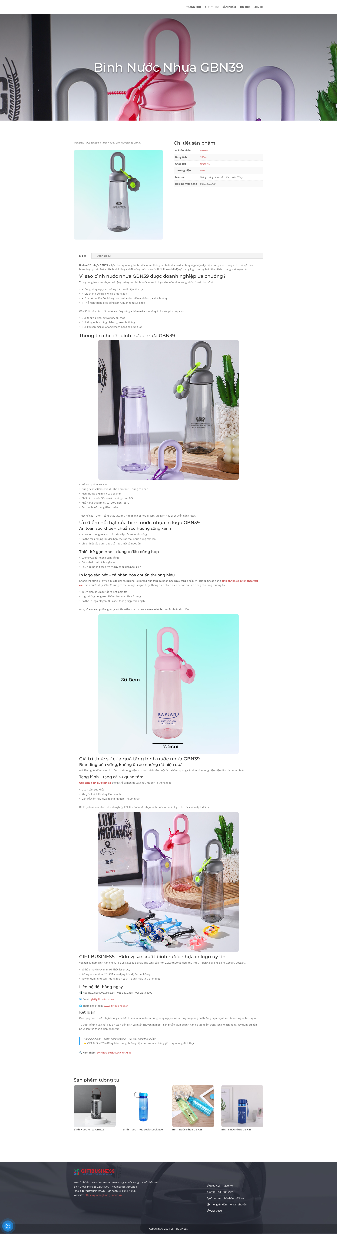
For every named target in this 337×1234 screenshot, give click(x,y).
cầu (81, 585)
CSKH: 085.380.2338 (221, 1192)
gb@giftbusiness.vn (102, 999)
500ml (203, 157)
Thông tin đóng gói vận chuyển (228, 1204)
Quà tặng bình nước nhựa (95, 782)
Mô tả (82, 255)
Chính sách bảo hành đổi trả (227, 1198)
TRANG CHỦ (193, 7)
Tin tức (245, 7)
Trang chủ (79, 142)
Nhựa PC (205, 163)
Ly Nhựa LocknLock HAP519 (114, 1052)
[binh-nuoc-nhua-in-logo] (118, 238)
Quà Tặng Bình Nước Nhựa (100, 142)
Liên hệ (258, 7)
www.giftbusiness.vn (116, 1005)
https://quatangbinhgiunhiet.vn (103, 1195)
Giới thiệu (212, 7)
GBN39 (204, 150)
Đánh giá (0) (104, 255)
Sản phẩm (229, 7)
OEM (202, 170)
